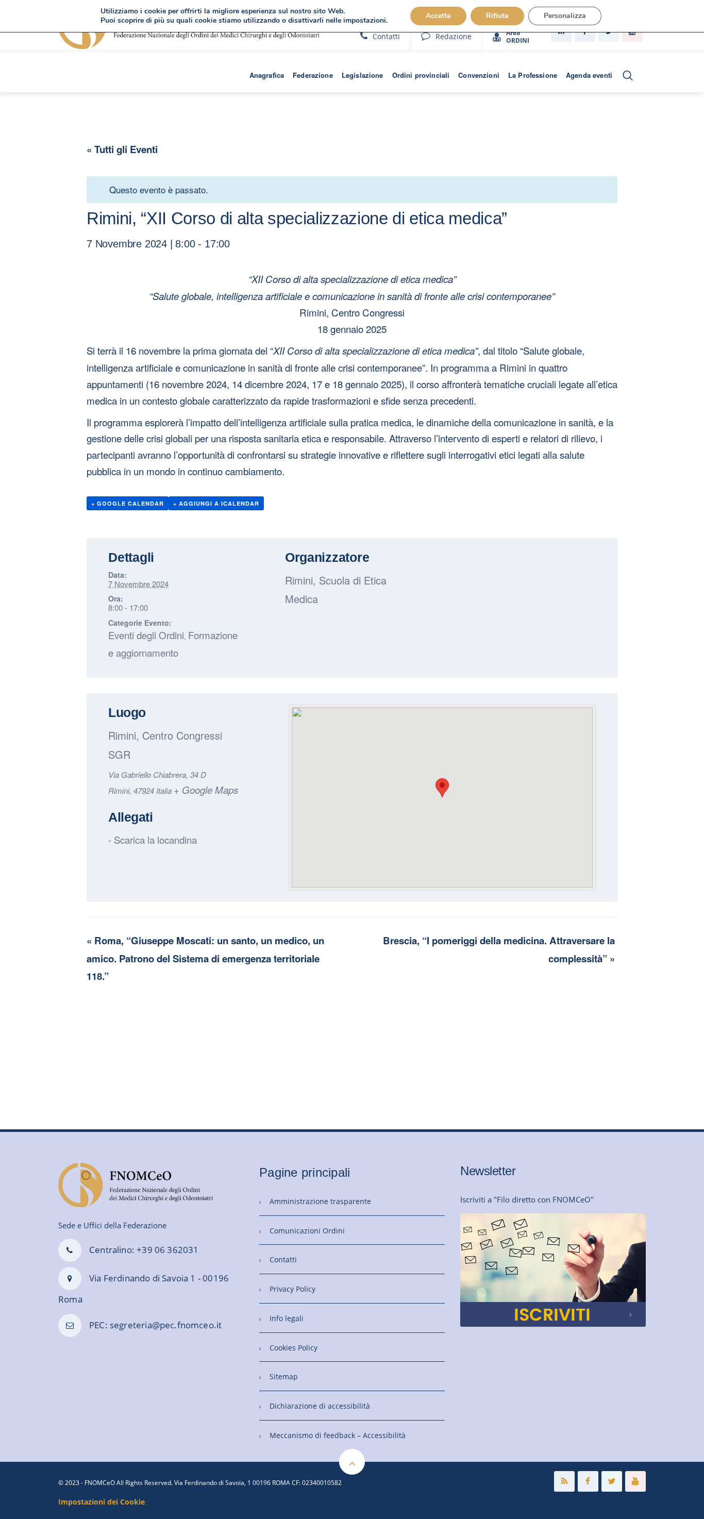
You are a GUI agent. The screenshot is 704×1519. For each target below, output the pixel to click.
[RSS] (564, 1481)
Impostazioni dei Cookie (101, 1502)
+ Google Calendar (127, 503)
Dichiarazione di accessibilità (320, 1406)
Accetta (438, 16)
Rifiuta (497, 16)
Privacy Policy (292, 1289)
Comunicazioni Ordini (307, 1231)
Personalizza (565, 16)
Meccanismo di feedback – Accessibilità (338, 1435)
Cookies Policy (293, 1348)
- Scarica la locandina (152, 839)
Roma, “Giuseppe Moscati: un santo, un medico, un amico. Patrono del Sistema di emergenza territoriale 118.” (205, 958)
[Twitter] (611, 1481)
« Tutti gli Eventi (122, 149)
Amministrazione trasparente (320, 1201)
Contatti (386, 36)
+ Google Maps (206, 789)
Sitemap (284, 1376)
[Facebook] (588, 1481)
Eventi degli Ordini (146, 635)
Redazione (453, 36)
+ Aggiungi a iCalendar (216, 503)
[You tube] (635, 1481)
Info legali (287, 1318)
